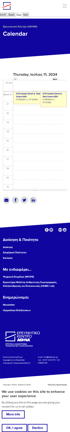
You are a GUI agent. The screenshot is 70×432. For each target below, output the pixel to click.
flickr (60, 230)
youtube (65, 230)
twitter (56, 230)
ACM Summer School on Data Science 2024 (52, 95)
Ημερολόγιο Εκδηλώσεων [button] (17, 310)
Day (19, 14)
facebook (47, 230)
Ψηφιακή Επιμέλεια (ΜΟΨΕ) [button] (18, 276)
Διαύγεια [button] (8, 258)
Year (25, 14)
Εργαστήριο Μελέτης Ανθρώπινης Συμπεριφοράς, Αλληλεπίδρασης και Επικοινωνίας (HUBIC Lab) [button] (30, 284)
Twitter (24, 200)
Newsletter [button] (9, 304)
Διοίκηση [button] (8, 247)
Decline (37, 428)
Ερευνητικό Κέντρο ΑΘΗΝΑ (20, 26)
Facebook (15, 200)
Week (11, 14)
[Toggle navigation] (64, 5)
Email (6, 200)
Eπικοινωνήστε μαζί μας (13, 357)
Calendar (15, 33)
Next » (55, 80)
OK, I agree (14, 428)
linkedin (51, 230)
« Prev (15, 80)
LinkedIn (33, 200)
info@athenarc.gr (51, 357)
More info (13, 414)
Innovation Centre (24, 6)
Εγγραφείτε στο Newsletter (14, 360)
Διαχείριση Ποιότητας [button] (14, 252)
